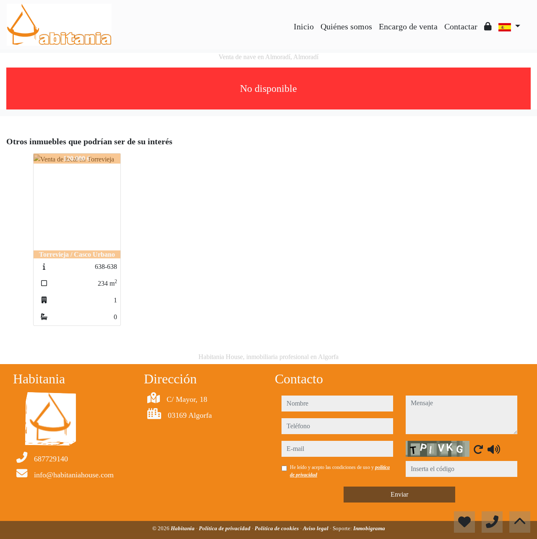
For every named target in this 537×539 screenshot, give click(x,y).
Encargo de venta (408, 26)
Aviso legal (316, 528)
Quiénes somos (346, 26)
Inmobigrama (369, 528)
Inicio (304, 26)
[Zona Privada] (488, 26)
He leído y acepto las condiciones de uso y (340, 471)
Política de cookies (277, 528)
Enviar (399, 494)
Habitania (183, 528)
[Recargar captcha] (478, 449)
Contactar (460, 26)
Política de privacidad (225, 528)
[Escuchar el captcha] (494, 449)
